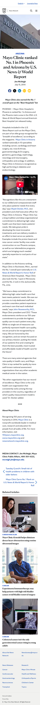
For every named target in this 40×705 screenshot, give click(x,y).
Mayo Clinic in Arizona (25, 139)
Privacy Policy (5, 699)
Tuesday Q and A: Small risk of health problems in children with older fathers (20, 471)
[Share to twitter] (15, 90)
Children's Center (28, 682)
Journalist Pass (32, 3)
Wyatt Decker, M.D (19, 208)
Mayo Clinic (23, 419)
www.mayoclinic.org (11, 438)
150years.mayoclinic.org (13, 435)
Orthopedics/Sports (29, 678)
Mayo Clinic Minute (28, 669)
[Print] (29, 90)
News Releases (7, 665)
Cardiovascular (7, 674)
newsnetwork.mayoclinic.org (15, 441)
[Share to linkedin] (20, 90)
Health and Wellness (29, 674)
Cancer (4, 669)
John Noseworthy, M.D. (23, 309)
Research (25, 665)
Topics (24, 687)
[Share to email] (25, 90)
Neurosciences (7, 682)
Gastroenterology (8, 678)
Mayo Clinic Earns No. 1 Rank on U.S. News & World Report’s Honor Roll (18, 482)
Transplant (6, 687)
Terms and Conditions (7, 696)
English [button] (20, 3)
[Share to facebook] (10, 90)
